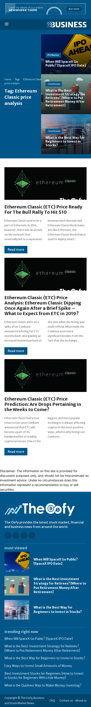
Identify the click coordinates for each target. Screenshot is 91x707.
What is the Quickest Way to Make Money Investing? (42, 685)
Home (7, 79)
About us (81, 700)
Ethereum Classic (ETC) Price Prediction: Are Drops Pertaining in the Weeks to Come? (42, 404)
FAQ (52, 700)
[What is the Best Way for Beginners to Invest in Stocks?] (66, 134)
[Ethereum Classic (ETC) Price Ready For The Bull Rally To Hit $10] (45, 183)
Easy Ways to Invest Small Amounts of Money (38, 666)
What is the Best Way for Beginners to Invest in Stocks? (44, 658)
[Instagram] (15, 535)
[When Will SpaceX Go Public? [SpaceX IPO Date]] (66, 54)
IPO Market (53, 55)
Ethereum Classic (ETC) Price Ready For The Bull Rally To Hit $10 (43, 209)
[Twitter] (31, 535)
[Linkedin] (23, 535)
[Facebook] (7, 535)
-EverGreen (53, 84)
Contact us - (67, 700)
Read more (16, 250)
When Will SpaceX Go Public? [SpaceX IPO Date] (56, 561)
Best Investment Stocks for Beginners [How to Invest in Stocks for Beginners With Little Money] (43, 676)
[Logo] (66, 25)
